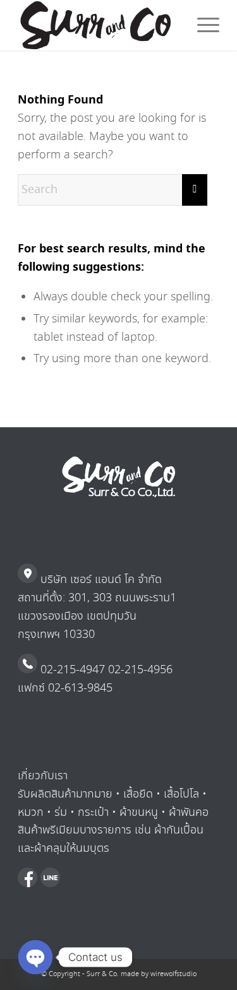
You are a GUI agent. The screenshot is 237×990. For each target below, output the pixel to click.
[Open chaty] (35, 957)
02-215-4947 (71, 670)
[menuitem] (202, 25)
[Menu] (202, 25)
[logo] (98, 25)
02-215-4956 (139, 670)
